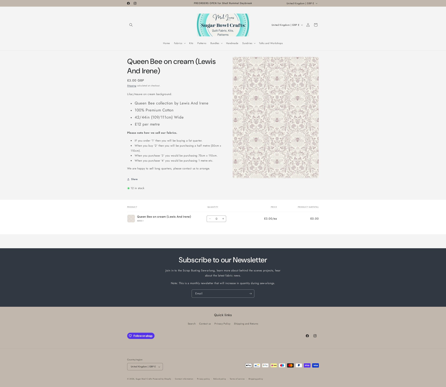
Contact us (205, 323)
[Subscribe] (250, 294)
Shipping (131, 85)
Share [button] (134, 179)
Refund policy (219, 378)
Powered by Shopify (162, 379)
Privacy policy (203, 378)
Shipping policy (255, 378)
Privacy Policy (222, 323)
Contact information (184, 378)
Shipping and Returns (246, 323)
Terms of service (237, 378)
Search (192, 323)
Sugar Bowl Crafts (144, 379)
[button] (131, 25)
